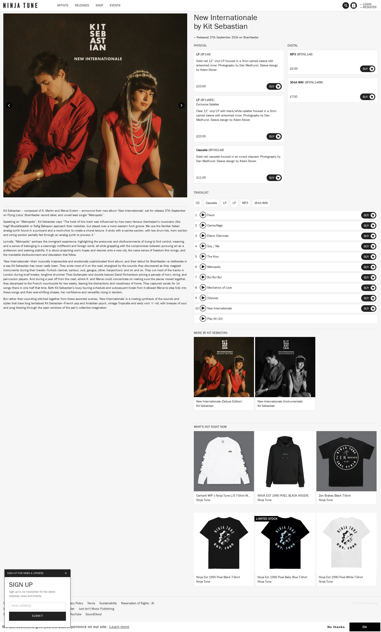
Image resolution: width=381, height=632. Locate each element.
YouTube (75, 614)
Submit (37, 616)
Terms (91, 603)
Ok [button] (364, 627)
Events (115, 5)
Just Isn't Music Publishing (96, 608)
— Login (365, 4)
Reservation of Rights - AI (137, 603)
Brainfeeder (251, 37)
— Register (368, 7)
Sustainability (108, 603)
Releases (82, 5)
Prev (9, 105)
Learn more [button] (119, 627)
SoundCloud (94, 614)
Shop (99, 5)
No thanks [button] (336, 627)
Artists (62, 5)
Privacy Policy (74, 603)
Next (181, 105)
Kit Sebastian (225, 26)
